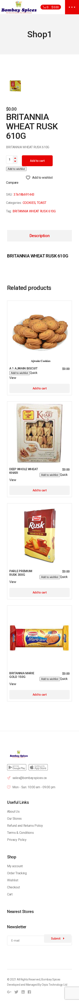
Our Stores (14, 818)
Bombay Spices (50, 979)
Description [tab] (40, 235)
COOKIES (29, 203)
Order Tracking (17, 873)
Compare (12, 183)
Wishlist (12, 880)
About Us (13, 811)
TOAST (41, 203)
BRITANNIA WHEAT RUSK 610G (34, 211)
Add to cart (37, 160)
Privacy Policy (17, 840)
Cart (10, 894)
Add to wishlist (16, 168)
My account (15, 866)
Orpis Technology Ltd (54, 984)
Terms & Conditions (20, 833)
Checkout (13, 887)
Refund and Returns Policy (25, 826)
